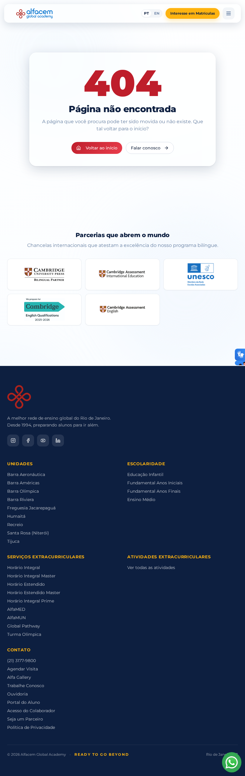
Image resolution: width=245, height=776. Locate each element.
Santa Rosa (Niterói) (28, 533)
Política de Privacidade (31, 727)
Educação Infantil (145, 474)
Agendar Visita (22, 669)
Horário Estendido (26, 584)
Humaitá (16, 516)
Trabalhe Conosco (25, 685)
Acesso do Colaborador (31, 710)
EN (157, 13)
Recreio (15, 524)
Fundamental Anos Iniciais (155, 483)
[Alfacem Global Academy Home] (34, 13)
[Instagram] (13, 440)
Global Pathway (23, 626)
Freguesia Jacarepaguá (31, 508)
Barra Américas (23, 483)
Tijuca (13, 541)
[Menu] (229, 13)
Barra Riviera (20, 499)
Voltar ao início (101, 148)
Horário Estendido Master (33, 592)
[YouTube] (43, 440)
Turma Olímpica (24, 634)
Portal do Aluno (23, 702)
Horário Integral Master (31, 576)
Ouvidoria (17, 694)
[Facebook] (28, 440)
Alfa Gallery (19, 677)
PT (146, 13)
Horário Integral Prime (30, 601)
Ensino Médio (141, 499)
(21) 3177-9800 (21, 660)
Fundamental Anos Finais (153, 491)
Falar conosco (145, 148)
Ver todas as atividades (151, 567)
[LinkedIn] (58, 440)
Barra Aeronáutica (26, 474)
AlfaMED (16, 609)
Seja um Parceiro (25, 719)
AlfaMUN (16, 617)
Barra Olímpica (23, 491)
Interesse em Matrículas (192, 13)
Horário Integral (23, 567)
